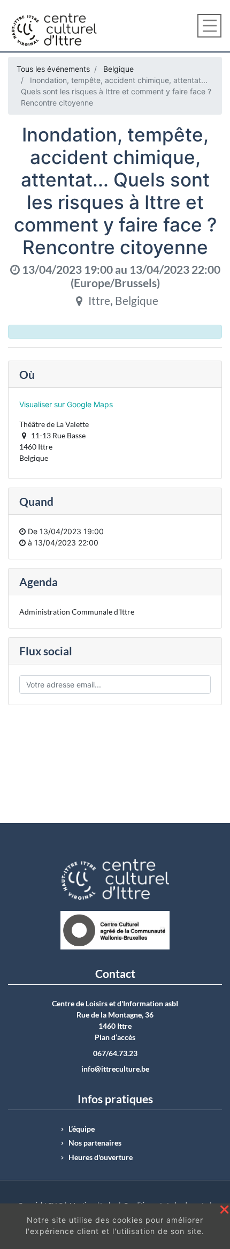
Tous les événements (53, 68)
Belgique (118, 68)
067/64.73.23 (115, 1053)
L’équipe (81, 1129)
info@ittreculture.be (115, 1069)
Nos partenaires (94, 1143)
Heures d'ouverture (100, 1157)
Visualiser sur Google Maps (66, 404)
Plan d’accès (115, 1037)
